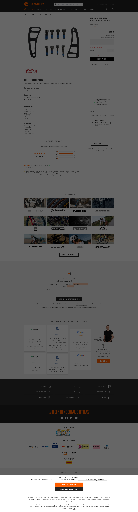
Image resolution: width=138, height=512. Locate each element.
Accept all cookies (67, 484)
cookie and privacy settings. (92, 480)
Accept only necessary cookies (69, 489)
